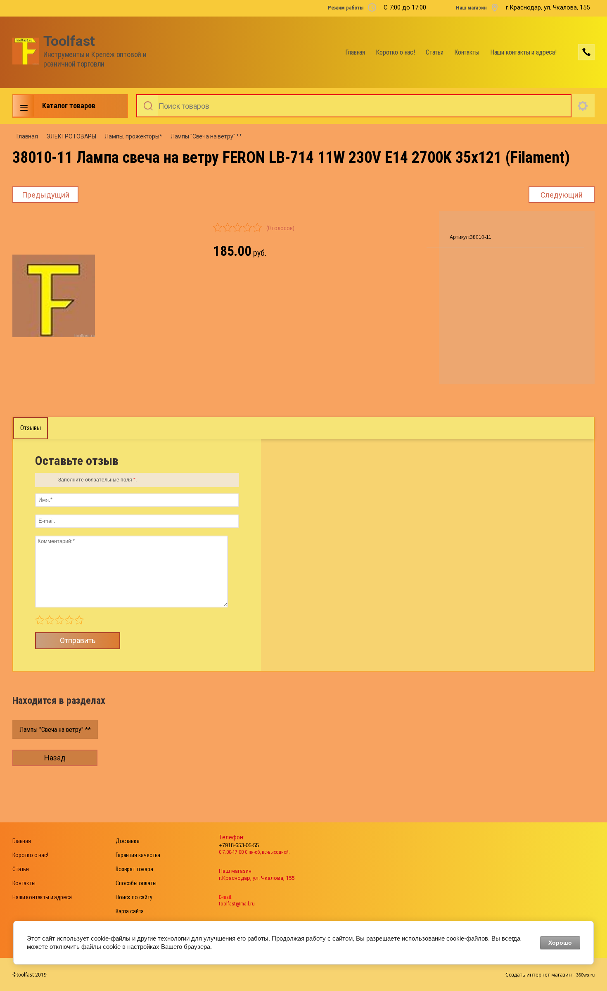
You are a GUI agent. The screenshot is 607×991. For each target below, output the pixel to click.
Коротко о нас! (395, 52)
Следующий (562, 195)
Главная (355, 52)
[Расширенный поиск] (583, 105)
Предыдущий (45, 195)
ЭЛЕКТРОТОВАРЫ (71, 136)
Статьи (434, 52)
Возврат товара (134, 869)
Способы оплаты (136, 883)
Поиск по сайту (134, 897)
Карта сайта (130, 911)
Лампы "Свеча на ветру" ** (206, 136)
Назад (55, 757)
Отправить (77, 640)
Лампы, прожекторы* (133, 136)
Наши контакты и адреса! (523, 52)
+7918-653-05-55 (239, 845)
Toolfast (69, 41)
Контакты (466, 52)
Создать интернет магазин (538, 974)
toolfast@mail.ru (237, 903)
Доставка (128, 841)
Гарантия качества (138, 855)
